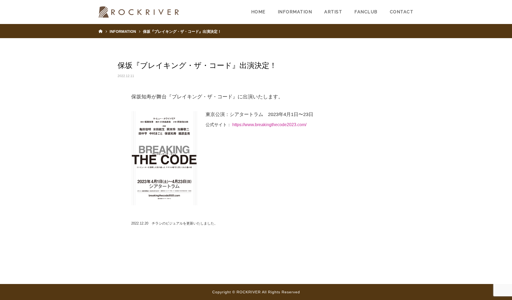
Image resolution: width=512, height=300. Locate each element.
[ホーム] (100, 31)
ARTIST (333, 11)
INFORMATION (295, 11)
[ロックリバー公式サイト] (139, 12)
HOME (258, 11)
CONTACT (402, 11)
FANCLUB (366, 11)
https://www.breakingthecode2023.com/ (269, 124)
